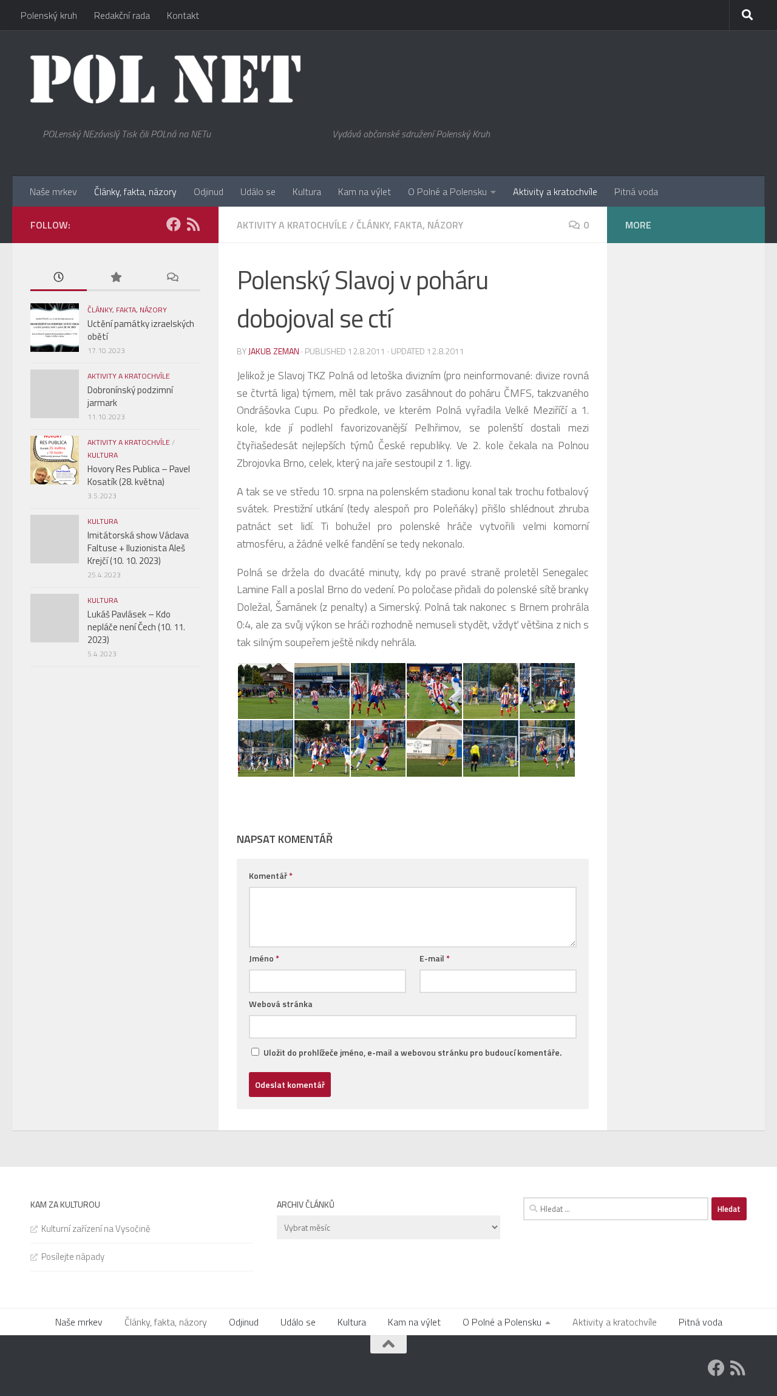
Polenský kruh (49, 15)
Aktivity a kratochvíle (555, 191)
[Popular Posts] (115, 278)
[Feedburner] (193, 224)
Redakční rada (122, 15)
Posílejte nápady (72, 1257)
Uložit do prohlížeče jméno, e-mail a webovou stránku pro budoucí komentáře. (412, 1052)
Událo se (258, 191)
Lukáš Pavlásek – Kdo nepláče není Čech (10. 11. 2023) (136, 627)
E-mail (434, 958)
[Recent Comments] (172, 278)
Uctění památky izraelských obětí (140, 330)
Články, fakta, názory (135, 191)
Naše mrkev (53, 191)
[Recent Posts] (58, 278)
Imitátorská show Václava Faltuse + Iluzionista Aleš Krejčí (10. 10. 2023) (138, 548)
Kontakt (183, 15)
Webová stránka (281, 1003)
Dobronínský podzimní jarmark (130, 396)
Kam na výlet (364, 191)
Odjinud (208, 191)
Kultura (307, 191)
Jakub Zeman (273, 351)
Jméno (264, 958)
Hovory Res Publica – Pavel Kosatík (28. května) (138, 475)
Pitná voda (636, 191)
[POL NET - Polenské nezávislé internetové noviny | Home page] (166, 79)
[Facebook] (173, 224)
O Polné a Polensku (447, 191)
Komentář (271, 875)
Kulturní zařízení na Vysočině (96, 1229)
